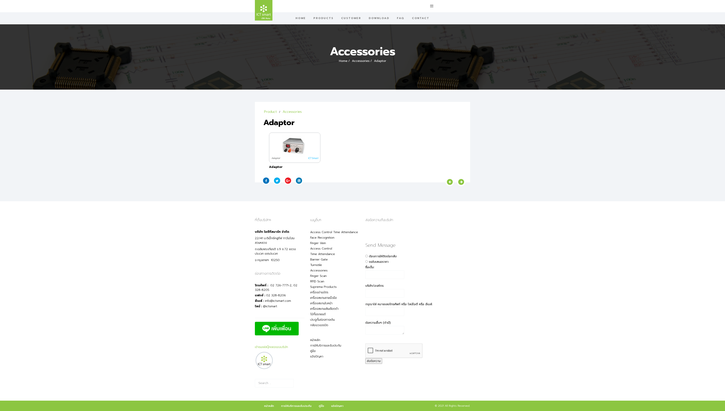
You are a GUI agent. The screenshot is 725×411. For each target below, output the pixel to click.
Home (300, 18)
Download (379, 18)
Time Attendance (322, 254)
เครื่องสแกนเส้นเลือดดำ (324, 309)
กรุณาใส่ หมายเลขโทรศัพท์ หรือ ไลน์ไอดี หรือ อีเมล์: (399, 304)
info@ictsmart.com (278, 301)
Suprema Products (323, 287)
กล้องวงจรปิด (319, 325)
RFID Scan (317, 281)
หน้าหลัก (315, 340)
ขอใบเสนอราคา (379, 262)
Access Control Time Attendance (334, 232)
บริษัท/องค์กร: (374, 285)
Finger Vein (318, 243)
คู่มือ (313, 351)
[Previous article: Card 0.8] (450, 182)
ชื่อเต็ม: (369, 267)
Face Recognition (322, 237)
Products (323, 18)
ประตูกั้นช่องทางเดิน (322, 319)
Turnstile (316, 265)
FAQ (400, 18)
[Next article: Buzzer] (461, 182)
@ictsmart (270, 306)
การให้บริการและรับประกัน (325, 345)
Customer (351, 18)
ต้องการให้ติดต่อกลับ (383, 256)
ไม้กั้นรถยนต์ (318, 314)
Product (270, 111)
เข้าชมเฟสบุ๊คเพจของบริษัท (271, 347)
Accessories (360, 61)
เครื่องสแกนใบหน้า (321, 303)
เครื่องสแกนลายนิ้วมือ (323, 298)
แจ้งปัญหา (316, 356)
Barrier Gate (319, 259)
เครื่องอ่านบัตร (319, 292)
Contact (420, 18)
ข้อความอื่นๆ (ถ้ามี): (378, 322)
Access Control (321, 248)
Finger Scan (318, 276)
